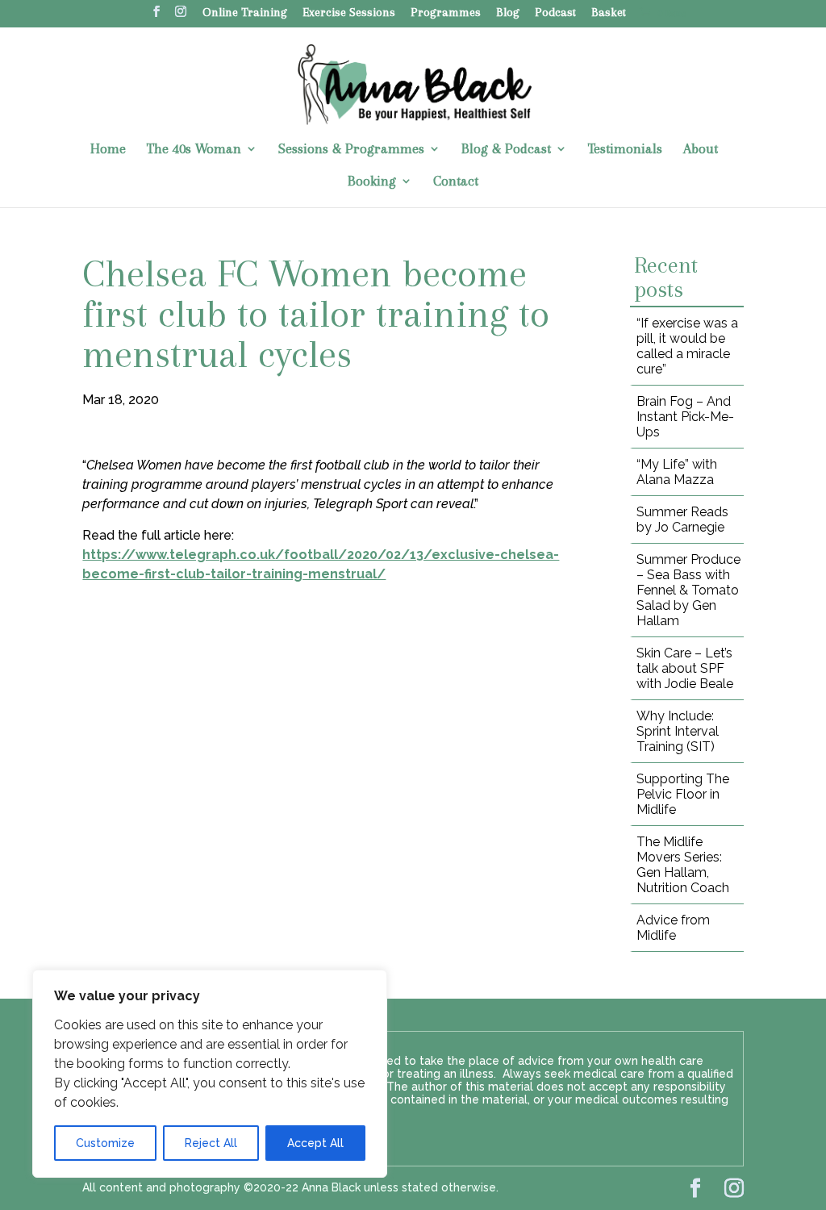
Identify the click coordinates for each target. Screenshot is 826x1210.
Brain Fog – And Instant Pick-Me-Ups (685, 417)
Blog (507, 13)
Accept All (315, 1143)
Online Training (244, 13)
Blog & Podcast (506, 149)
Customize (105, 1143)
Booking (372, 182)
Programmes (446, 13)
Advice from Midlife (673, 927)
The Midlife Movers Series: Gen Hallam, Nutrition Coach (682, 864)
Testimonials (625, 149)
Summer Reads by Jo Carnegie (682, 519)
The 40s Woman (194, 149)
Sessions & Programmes (351, 149)
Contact (455, 182)
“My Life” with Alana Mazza (676, 472)
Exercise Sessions (348, 13)
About (700, 149)
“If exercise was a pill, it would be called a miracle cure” (687, 346)
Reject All (211, 1143)
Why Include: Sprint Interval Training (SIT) (677, 731)
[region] (209, 1074)
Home (108, 149)
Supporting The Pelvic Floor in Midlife (682, 794)
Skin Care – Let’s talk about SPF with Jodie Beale (684, 668)
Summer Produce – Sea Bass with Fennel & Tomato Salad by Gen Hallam (688, 590)
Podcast (555, 13)
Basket (608, 13)
